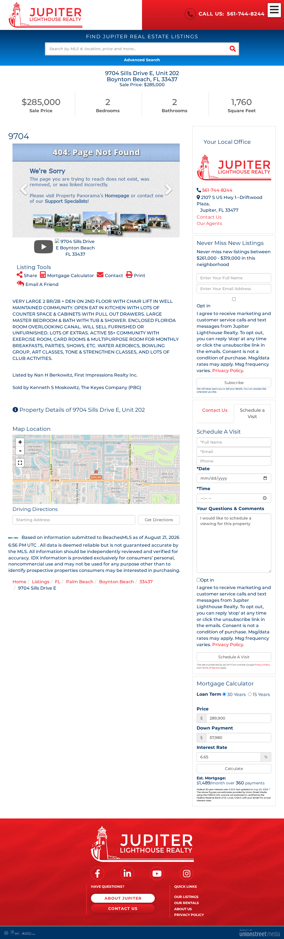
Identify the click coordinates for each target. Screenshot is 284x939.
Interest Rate (212, 747)
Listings (40, 581)
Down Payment (215, 728)
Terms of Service (210, 667)
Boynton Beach (116, 581)
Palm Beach (79, 581)
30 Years (236, 694)
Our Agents (209, 223)
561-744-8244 (246, 14)
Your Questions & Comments (230, 508)
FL (57, 581)
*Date (203, 468)
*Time (203, 488)
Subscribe (234, 382)
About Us (183, 909)
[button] (232, 48)
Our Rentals (186, 903)
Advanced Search (142, 59)
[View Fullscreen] (20, 463)
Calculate (234, 768)
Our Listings (186, 897)
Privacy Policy (227, 370)
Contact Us (209, 217)
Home (19, 581)
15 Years (261, 694)
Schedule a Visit (252, 413)
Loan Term (209, 694)
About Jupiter (123, 898)
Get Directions (159, 519)
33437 (146, 581)
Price (203, 709)
